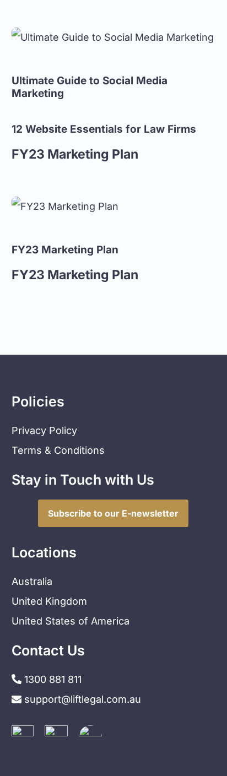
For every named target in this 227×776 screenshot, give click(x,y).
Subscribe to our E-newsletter (113, 513)
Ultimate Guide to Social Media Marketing (89, 87)
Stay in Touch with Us (83, 479)
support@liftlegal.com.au (82, 699)
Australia (32, 581)
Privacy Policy (44, 430)
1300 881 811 (51, 679)
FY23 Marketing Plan (65, 249)
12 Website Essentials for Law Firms (104, 129)
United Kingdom (49, 601)
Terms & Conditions (58, 450)
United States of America (70, 621)
